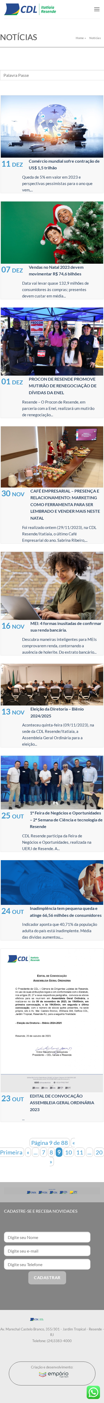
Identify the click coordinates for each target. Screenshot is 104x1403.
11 (79, 1152)
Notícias (95, 38)
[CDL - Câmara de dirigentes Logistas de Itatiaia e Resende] (30, 9)
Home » (81, 38)
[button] (97, 9)
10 (68, 1152)
